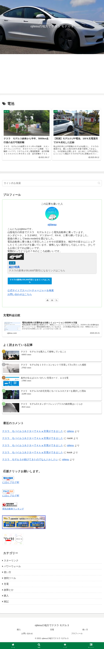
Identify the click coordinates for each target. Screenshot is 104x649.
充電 (52, 629)
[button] (99, 183)
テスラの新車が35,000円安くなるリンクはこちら (30, 281)
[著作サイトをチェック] (47, 300)
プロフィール (77, 633)
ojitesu (52, 224)
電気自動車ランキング (13, 509)
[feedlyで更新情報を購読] (52, 300)
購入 (19, 629)
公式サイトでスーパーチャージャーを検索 (30, 290)
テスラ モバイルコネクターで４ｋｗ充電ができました (32, 431)
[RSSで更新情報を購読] (56, 300)
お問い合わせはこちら (19, 294)
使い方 (85, 629)
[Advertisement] (52, 74)
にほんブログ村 (10, 482)
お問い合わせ (27, 633)
